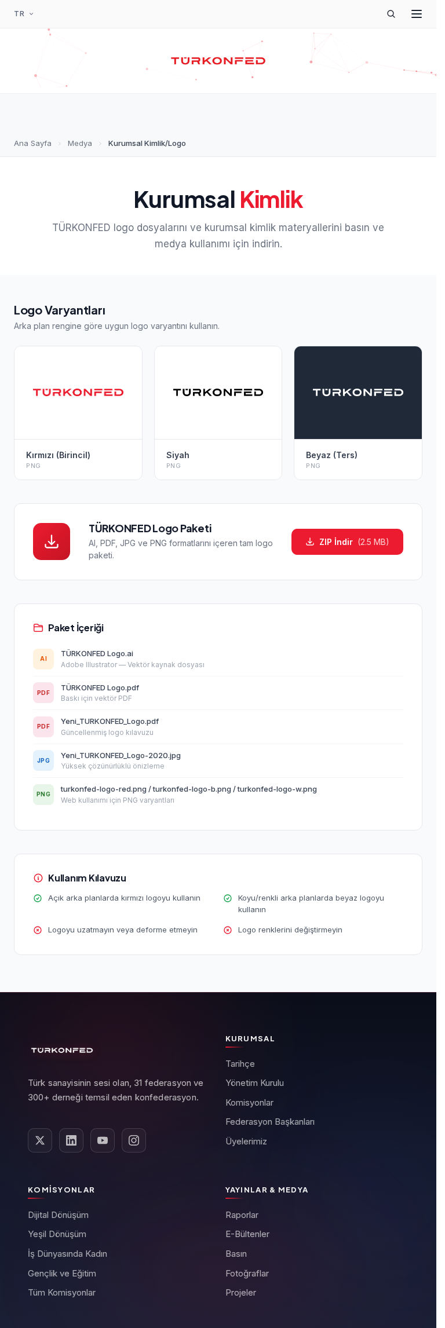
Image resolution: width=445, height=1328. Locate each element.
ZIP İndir (354, 542)
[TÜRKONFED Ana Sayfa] (218, 60)
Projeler (240, 1292)
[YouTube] (102, 1140)
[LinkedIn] (71, 1140)
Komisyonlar (249, 1102)
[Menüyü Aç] (416, 13)
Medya (80, 143)
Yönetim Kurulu (254, 1082)
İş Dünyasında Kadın (67, 1253)
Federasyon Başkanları (270, 1121)
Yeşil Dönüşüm (57, 1233)
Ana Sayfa (33, 143)
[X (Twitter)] (40, 1140)
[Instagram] (134, 1140)
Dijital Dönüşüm (58, 1214)
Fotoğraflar (247, 1273)
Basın (236, 1253)
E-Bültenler (247, 1233)
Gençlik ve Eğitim (62, 1273)
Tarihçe (240, 1063)
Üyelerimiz (246, 1141)
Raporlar (241, 1214)
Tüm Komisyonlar (62, 1292)
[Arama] (391, 13)
